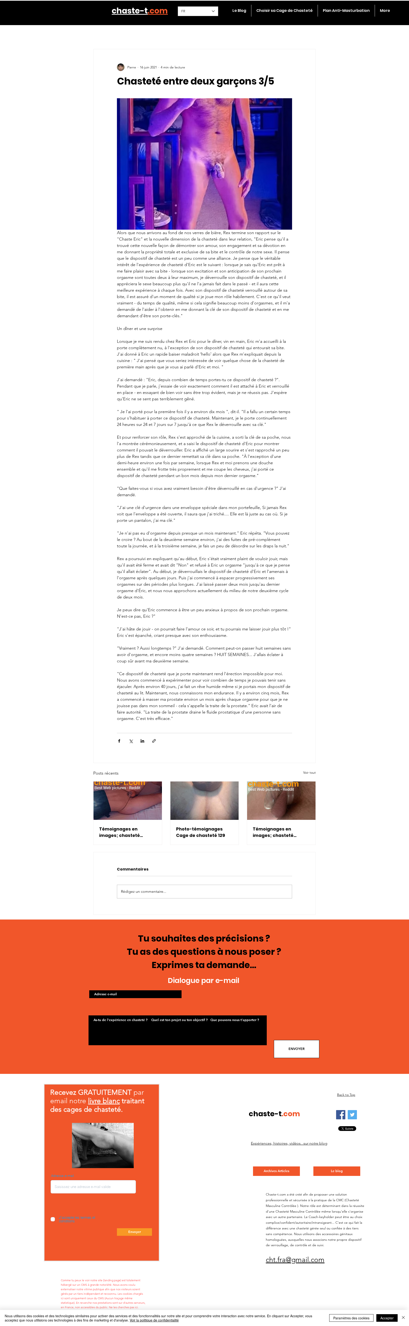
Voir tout (309, 772)
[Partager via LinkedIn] (142, 741)
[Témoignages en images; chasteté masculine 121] (281, 800)
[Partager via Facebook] (119, 741)
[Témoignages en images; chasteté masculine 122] (127, 800)
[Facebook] (340, 1114)
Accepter (387, 1318)
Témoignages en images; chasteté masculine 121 (273, 832)
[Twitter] (352, 1114)
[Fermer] (403, 1318)
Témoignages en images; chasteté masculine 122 (119, 832)
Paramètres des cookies (351, 1318)
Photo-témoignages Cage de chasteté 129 (200, 832)
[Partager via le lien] (154, 741)
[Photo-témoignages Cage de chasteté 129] (204, 800)
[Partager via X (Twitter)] (131, 741)
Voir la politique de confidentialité (154, 1320)
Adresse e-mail (62, 1175)
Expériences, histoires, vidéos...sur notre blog (289, 1143)
